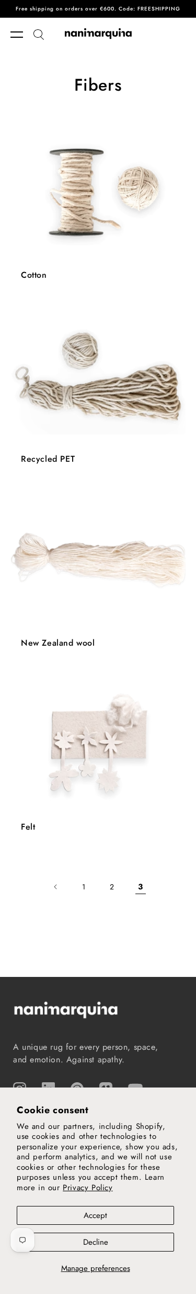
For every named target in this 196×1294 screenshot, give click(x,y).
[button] (21, 34)
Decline (95, 1242)
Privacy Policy (87, 1187)
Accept (95, 1215)
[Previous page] (55, 886)
